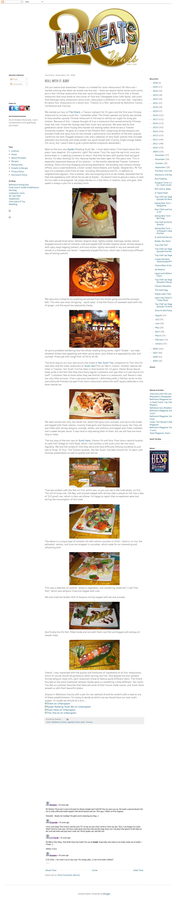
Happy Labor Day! (163, 293)
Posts (15, 79)
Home (94, 870)
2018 (155, 115)
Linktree (15, 150)
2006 (155, 356)
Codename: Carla (16, 193)
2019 (155, 111)
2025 (155, 86)
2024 (155, 90)
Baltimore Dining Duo (19, 184)
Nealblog (13, 204)
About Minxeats (18, 157)
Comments (17, 83)
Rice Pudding (161, 178)
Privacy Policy (17, 171)
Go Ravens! (160, 269)
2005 (155, 360)
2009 (155, 151)
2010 (155, 147)
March (158, 335)
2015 (155, 127)
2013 (155, 135)
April (157, 331)
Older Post (138, 870)
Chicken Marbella (163, 286)
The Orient (74, 112)
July (157, 319)
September (160, 167)
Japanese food (73, 722)
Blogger (106, 893)
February (159, 339)
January (159, 343)
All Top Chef (15, 195)
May (157, 327)
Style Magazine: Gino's (160, 433)
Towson (89, 722)
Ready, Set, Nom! (163, 241)
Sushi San (89, 365)
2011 (155, 143)
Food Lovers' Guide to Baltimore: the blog (24, 189)
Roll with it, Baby (163, 188)
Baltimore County (59, 722)
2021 (155, 103)
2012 (155, 139)
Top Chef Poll (161, 244)
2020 (155, 107)
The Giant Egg (161, 289)
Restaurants (17, 164)
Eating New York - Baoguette (163, 204)
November (160, 159)
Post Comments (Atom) (69, 874)
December (160, 155)
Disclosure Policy (19, 174)
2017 (155, 119)
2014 (155, 131)
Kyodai (70, 149)
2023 (155, 94)
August (158, 315)
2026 (155, 82)
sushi (82, 722)
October (159, 163)
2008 (155, 348)
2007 (155, 352)
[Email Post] (67, 719)
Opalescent (14, 198)
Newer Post (50, 870)
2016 (155, 123)
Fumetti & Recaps (19, 168)
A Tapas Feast (161, 192)
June (157, 323)
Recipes (15, 161)
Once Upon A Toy (17, 201)
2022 (155, 99)
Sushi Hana (84, 440)
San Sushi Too (105, 362)
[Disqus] (94, 764)
